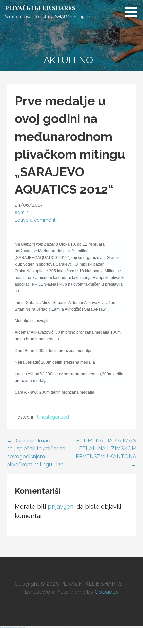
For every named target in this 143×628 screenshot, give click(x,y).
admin (21, 212)
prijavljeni (61, 506)
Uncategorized (53, 417)
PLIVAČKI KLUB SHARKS (40, 8)
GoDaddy (107, 592)
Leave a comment (35, 220)
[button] (133, 12)
